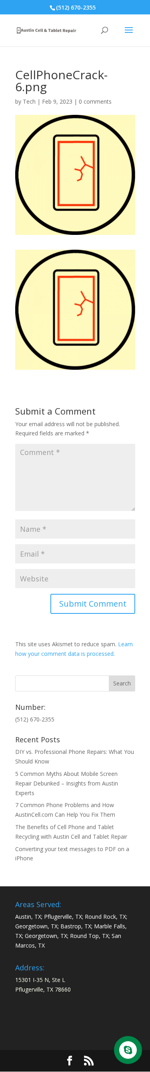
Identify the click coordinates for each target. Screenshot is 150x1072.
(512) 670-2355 (76, 7)
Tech (29, 101)
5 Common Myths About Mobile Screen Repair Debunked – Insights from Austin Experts (66, 783)
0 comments (95, 101)
